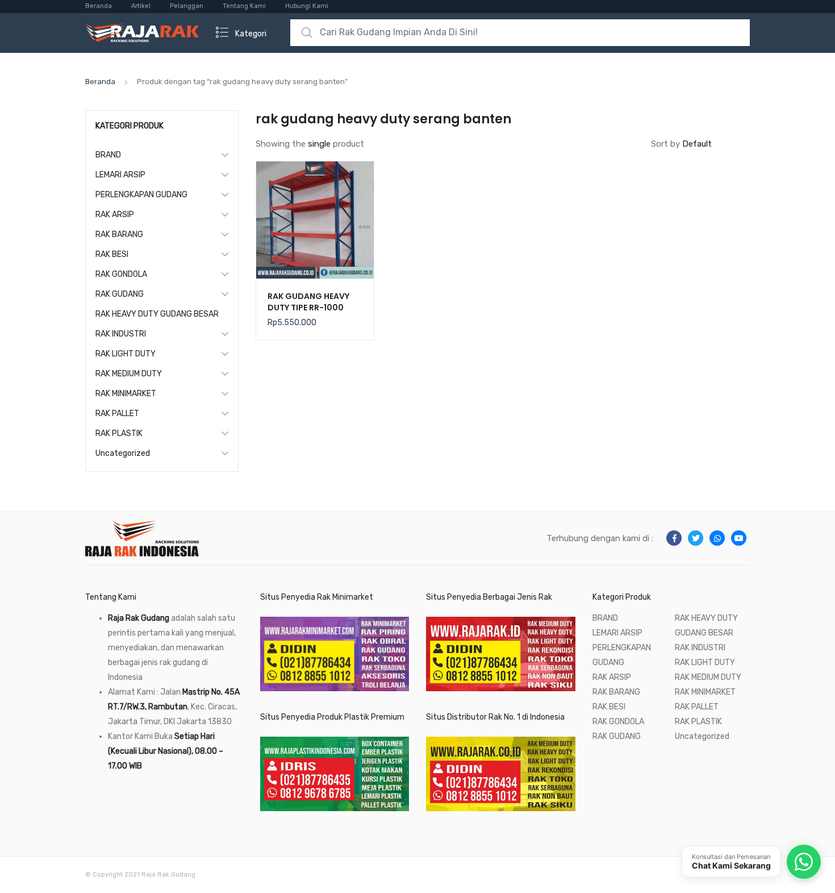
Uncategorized (122, 453)
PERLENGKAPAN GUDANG (141, 195)
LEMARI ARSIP (120, 175)
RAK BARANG (119, 234)
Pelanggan (186, 6)
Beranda (98, 6)
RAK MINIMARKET (125, 393)
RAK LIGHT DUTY (125, 354)
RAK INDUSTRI (120, 334)
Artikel (141, 6)
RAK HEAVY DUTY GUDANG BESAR (157, 314)
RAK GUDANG (119, 294)
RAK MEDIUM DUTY (128, 374)
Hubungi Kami (306, 6)
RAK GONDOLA (121, 274)
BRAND (108, 155)
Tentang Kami (244, 6)
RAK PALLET (117, 413)
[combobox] (520, 32)
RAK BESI (111, 254)
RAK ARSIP (114, 214)
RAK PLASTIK (119, 433)
